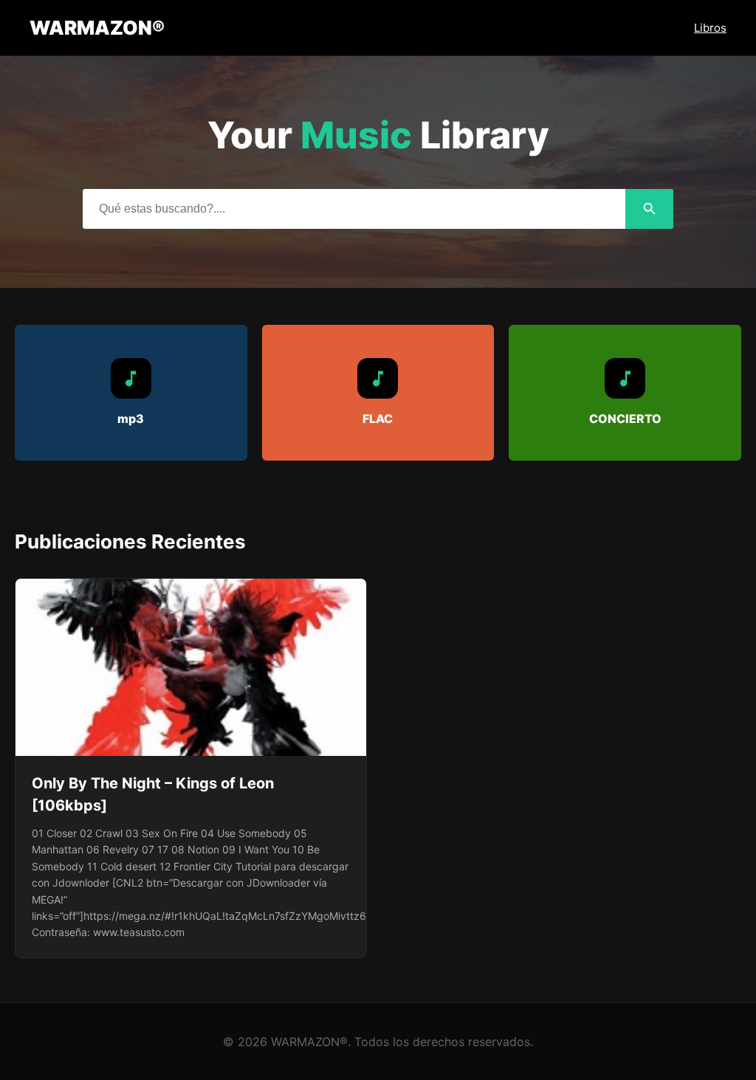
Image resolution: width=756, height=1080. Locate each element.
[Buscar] (649, 209)
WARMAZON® (97, 27)
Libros (710, 28)
